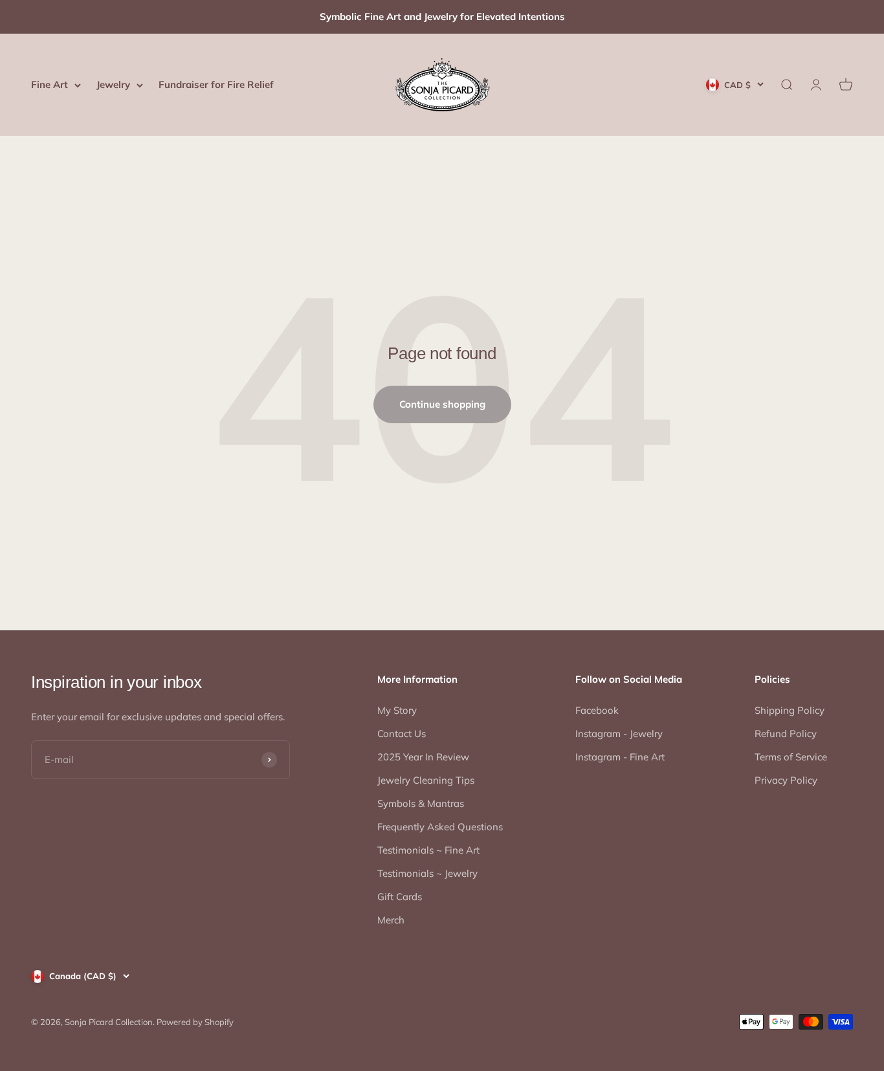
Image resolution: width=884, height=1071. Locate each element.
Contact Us (401, 733)
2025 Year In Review (423, 757)
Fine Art (49, 84)
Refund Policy (786, 733)
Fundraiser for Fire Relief (216, 84)
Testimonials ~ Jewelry (427, 873)
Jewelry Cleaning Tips (425, 780)
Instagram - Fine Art (620, 757)
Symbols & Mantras (420, 803)
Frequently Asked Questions (440, 827)
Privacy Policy (786, 780)
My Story (397, 710)
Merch (390, 920)
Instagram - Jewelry (619, 733)
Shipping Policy (789, 710)
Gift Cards (399, 896)
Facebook (597, 710)
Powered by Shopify (195, 1022)
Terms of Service (791, 757)
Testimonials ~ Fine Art (428, 850)
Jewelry (113, 84)
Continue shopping (442, 404)
